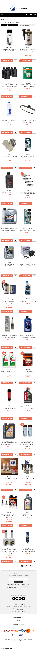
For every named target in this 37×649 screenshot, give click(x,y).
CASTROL (9, 369)
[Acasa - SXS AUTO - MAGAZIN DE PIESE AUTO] (18, 9)
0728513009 (19, 609)
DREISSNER (9, 119)
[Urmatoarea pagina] (33, 566)
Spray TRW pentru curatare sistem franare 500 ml (9, 407)
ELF (28, 334)
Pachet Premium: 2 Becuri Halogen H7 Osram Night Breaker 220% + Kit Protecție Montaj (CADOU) (9, 479)
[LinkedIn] (20, 598)
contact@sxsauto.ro (19, 611)
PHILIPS (28, 155)
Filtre (10, 25)
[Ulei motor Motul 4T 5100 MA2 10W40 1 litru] (27, 395)
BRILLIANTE (9, 47)
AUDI (9, 83)
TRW (9, 405)
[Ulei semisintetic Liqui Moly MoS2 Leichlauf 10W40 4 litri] (9, 216)
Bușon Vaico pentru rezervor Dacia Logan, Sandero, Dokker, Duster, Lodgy (28, 265)
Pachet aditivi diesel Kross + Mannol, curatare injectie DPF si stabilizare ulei (9, 300)
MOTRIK (28, 298)
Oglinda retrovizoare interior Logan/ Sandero (28, 121)
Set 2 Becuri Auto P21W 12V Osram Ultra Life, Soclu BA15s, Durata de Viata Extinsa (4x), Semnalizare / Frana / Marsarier (28, 85)
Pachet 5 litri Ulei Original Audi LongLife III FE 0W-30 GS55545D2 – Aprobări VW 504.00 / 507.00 (9, 85)
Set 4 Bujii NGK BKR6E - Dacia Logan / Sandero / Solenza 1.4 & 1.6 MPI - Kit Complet (27, 192)
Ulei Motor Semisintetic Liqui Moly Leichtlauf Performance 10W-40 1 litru (9, 443)
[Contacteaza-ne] (27, 14)
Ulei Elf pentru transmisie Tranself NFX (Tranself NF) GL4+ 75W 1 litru (27, 336)
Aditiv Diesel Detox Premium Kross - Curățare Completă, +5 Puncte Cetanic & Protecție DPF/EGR (28, 50)
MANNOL (27, 548)
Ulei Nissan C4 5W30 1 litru (9, 192)
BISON (27, 227)
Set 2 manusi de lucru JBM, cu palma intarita (9, 157)
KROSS (28, 47)
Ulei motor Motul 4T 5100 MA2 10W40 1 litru (27, 407)
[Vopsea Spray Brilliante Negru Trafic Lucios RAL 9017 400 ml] (9, 37)
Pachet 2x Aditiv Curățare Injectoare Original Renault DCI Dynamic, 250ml (9, 550)
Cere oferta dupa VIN (5, 648)
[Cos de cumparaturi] (31, 14)
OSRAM (28, 83)
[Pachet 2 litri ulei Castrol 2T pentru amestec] (9, 359)
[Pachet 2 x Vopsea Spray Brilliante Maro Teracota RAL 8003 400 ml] (27, 431)
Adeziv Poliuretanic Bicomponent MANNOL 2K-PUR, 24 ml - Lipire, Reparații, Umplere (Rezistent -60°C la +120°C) (28, 550)
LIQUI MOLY (9, 227)
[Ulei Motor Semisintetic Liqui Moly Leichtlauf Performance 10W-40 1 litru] (9, 431)
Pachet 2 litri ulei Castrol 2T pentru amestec (9, 372)
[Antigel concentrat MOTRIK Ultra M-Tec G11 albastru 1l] (27, 288)
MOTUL (28, 405)
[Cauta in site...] (35, 14)
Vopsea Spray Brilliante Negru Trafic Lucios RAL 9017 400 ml (9, 50)
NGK (28, 190)
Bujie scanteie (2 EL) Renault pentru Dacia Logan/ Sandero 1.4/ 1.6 (9, 336)
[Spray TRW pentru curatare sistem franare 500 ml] (9, 395)
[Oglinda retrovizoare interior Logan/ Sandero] (27, 108)
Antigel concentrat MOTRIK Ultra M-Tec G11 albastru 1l (28, 300)
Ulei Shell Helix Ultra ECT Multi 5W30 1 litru (28, 514)
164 (30, 566)
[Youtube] (16, 598)
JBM (9, 155)
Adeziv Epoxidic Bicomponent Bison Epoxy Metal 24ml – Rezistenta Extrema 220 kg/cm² (27, 229)
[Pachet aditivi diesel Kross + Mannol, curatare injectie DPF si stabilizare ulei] (9, 288)
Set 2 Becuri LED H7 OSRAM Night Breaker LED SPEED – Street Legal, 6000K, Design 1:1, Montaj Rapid (9, 514)
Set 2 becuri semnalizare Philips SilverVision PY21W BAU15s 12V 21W (27, 157)
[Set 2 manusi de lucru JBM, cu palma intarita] (9, 144)
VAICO (27, 262)
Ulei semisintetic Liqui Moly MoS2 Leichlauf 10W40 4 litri (9, 229)
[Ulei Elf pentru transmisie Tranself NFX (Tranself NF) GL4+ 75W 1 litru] (27, 324)
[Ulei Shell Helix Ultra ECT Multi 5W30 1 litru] (27, 502)
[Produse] (2, 15)
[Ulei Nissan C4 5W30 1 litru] (9, 180)
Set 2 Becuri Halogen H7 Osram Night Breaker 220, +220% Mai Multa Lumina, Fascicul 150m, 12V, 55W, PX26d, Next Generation (27, 372)
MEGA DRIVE (28, 119)
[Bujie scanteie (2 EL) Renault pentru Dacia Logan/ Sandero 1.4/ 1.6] (9, 324)
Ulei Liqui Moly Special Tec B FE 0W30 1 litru (9, 265)
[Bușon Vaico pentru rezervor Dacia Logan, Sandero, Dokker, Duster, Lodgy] (27, 252)
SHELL (27, 512)
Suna (12, 648)
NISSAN (9, 190)
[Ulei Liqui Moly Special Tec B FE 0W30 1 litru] (9, 252)
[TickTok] (23, 598)
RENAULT (9, 334)
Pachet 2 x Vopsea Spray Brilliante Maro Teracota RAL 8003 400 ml (28, 443)
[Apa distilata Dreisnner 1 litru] (9, 108)
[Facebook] (13, 598)
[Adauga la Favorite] (16, 60)
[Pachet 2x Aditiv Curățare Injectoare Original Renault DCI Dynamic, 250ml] (9, 538)
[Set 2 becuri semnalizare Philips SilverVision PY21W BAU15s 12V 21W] (27, 144)
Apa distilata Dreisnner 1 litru (9, 121)
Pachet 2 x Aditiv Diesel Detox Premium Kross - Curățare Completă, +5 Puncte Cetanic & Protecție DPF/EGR (27, 479)
